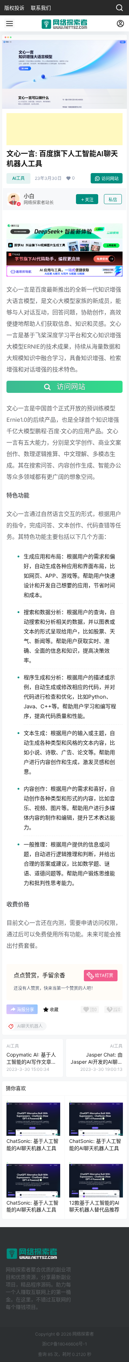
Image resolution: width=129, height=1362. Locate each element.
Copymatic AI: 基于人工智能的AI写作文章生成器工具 (31, 1062)
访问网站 (110, 178)
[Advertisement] (64, 129)
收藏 (54, 1009)
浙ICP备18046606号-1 (64, 1344)
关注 (89, 199)
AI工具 (18, 178)
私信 (113, 199)
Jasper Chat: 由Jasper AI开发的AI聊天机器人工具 (97, 1062)
